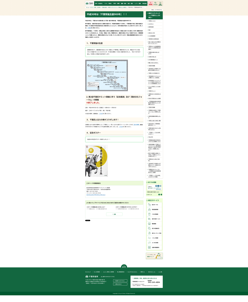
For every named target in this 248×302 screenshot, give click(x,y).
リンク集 (160, 271)
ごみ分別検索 (155, 214)
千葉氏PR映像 (151, 107)
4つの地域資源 (151, 35)
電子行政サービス (156, 218)
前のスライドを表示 (159, 194)
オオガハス (150, 23)
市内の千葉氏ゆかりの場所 (154, 98)
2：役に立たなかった (102, 208)
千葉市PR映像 (151, 65)
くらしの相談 (155, 237)
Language (155, 4)
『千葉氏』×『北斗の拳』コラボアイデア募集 (154, 176)
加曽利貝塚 (151, 26)
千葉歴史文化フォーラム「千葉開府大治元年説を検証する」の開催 (154, 171)
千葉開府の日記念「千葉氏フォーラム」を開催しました (154, 112)
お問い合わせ (118, 284)
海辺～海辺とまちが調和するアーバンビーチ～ (154, 42)
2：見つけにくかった (134, 208)
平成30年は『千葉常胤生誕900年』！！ (154, 124)
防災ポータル (155, 204)
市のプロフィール (151, 271)
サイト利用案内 (97, 271)
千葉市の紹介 (104, 7)
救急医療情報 (155, 209)
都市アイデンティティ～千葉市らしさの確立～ (117, 7)
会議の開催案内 (155, 247)
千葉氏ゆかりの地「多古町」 (154, 160)
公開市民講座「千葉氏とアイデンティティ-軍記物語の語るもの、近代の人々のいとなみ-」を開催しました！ (154, 147)
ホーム (87, 7)
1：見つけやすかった (122, 208)
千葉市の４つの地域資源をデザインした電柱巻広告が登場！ (154, 48)
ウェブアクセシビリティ (132, 271)
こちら (89, 27)
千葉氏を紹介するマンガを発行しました (154, 129)
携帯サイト (143, 271)
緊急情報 (150, 4)
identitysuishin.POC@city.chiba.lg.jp (95, 194)
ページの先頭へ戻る (124, 267)
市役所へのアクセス (120, 280)
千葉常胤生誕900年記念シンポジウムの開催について (154, 141)
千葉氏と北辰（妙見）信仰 (154, 120)
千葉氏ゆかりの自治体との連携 (154, 94)
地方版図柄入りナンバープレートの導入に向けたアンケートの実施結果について (154, 82)
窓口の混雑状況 (155, 228)
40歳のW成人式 (152, 56)
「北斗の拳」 (138, 124)
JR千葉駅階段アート (153, 59)
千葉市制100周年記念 (153, 38)
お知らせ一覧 (151, 32)
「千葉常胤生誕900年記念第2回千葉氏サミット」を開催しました (154, 103)
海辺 (149, 29)
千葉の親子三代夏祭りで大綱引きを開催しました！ (154, 69)
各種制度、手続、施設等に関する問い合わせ (145, 278)
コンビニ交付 (150, 191)
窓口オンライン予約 (156, 233)
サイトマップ (88, 271)
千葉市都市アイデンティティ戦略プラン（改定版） (154, 77)
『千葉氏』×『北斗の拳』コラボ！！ (154, 133)
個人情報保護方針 (120, 271)
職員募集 (154, 223)
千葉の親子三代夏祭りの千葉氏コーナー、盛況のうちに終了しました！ (154, 165)
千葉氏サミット (152, 90)
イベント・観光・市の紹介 (95, 7)
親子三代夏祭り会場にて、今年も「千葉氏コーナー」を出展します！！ (154, 155)
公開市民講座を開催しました (154, 117)
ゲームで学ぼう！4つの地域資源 (154, 87)
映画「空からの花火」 (153, 62)
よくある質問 (155, 242)
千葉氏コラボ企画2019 (153, 73)
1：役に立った (91, 208)
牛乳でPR (150, 137)
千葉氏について (152, 20)
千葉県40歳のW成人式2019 (153, 53)
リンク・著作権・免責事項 (108, 271)
